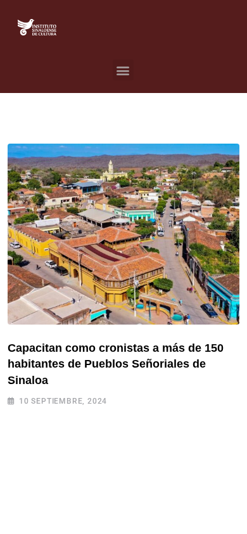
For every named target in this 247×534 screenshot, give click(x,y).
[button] (123, 69)
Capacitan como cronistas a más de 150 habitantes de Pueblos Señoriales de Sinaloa (116, 364)
